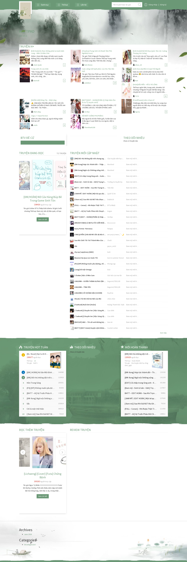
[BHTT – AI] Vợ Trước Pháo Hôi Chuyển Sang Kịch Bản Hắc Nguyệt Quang (90, 211)
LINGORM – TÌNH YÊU (82, 287)
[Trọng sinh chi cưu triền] (25, 75)
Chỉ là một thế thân (35, 409)
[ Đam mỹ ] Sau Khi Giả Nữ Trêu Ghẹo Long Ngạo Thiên (90, 199)
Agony (137, 112)
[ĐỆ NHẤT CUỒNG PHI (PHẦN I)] (76, 122)
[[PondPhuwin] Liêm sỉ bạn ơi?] (126, 106)
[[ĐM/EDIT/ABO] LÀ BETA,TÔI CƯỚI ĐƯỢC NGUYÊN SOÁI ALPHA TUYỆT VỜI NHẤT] (72, 223)
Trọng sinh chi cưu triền (39, 69)
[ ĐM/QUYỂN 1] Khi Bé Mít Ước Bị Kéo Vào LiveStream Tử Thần (90, 234)
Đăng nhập (153, 4)
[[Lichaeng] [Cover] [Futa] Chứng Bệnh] (42, 452)
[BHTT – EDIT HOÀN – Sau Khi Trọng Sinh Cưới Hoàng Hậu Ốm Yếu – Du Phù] (72, 188)
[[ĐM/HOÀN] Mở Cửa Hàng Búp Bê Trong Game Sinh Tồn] (42, 175)
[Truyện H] (25, 7)
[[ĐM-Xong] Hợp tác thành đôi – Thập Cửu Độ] (72, 164)
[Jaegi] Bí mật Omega (83, 269)
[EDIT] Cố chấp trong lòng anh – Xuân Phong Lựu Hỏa (90, 176)
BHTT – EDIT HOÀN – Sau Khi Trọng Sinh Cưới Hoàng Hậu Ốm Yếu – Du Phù (90, 188)
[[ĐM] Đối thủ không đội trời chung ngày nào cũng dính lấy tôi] (72, 159)
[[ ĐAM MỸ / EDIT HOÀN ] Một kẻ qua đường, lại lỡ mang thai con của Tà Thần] (72, 194)
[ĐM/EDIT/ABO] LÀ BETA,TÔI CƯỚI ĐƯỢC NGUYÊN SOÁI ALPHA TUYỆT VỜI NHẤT (90, 223)
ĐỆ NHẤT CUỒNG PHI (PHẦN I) (92, 116)
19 (115, 83)
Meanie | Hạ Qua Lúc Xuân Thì (86, 258)
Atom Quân (37, 65)
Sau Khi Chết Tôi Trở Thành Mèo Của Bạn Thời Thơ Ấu (90, 240)
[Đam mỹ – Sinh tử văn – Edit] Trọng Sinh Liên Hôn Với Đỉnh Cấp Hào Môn (90, 182)
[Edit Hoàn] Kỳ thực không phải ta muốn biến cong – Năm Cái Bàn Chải (47, 52)
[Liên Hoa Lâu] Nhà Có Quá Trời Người (146, 69)
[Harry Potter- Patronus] (72, 229)
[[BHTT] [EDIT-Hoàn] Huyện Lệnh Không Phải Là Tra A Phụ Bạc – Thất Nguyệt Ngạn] (72, 328)
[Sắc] (72, 246)
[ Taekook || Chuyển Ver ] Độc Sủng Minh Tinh (90, 310)
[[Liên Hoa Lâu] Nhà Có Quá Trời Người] (126, 75)
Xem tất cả (23, 36)
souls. (35, 125)
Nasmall (36, 80)
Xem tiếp (163, 333)
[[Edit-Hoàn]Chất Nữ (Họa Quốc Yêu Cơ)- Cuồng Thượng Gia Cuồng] (126, 57)
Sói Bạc (87, 112)
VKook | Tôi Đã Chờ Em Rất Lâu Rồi (87, 299)
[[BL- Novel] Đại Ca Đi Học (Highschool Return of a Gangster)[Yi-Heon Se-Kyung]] (55, 360)
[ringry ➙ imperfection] (25, 122)
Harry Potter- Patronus (83, 229)
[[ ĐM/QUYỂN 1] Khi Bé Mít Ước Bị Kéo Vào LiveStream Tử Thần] (72, 235)
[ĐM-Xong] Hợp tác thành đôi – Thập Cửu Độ (90, 164)
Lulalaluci (87, 83)
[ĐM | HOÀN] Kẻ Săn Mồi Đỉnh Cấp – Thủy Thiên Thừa (41, 372)
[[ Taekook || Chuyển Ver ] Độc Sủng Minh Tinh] (72, 311)
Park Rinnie (88, 65)
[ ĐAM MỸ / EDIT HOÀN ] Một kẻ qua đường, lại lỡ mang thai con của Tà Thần (90, 193)
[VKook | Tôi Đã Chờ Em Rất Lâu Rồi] (72, 299)
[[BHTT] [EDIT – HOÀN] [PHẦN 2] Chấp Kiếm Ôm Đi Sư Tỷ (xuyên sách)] (76, 106)
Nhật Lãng (37, 112)
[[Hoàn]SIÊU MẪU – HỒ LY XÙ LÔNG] (126, 90)
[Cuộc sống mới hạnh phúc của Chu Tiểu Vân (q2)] (76, 75)
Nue (136, 80)
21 (166, 96)
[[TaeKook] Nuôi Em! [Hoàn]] (72, 305)
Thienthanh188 (89, 127)
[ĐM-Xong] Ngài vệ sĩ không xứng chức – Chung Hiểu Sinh (90, 170)
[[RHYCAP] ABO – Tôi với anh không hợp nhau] (72, 322)
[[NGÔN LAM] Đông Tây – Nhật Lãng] (25, 106)
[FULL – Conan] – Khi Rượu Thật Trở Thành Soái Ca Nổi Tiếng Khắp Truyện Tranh (90, 205)
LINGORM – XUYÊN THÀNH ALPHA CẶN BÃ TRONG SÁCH (90, 281)
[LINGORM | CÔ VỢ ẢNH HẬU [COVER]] (72, 293)
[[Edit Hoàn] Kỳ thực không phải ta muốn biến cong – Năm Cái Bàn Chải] (25, 57)
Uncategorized (29, 544)
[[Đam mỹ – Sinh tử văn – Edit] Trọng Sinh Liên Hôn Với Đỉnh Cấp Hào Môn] (72, 182)
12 (115, 127)
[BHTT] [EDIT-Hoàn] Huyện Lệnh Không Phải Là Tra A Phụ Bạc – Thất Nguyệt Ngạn (90, 328)
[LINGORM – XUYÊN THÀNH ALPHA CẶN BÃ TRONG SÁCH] (72, 281)
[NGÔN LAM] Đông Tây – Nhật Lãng (43, 100)
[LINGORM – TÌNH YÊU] (72, 287)
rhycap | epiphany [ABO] (84, 252)
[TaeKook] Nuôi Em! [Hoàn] (85, 304)
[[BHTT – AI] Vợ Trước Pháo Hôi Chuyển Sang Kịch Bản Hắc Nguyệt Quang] (72, 211)
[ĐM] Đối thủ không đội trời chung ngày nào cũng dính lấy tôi (90, 158)
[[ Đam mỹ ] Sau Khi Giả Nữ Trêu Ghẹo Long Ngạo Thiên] (72, 199)
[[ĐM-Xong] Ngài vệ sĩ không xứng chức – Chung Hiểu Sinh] (72, 170)
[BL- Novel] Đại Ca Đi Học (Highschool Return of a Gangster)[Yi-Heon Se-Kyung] (37, 354)
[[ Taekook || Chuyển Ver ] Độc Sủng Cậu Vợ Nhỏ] (72, 316)
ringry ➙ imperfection (39, 116)
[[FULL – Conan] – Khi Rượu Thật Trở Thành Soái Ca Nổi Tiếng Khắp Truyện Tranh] (72, 205)
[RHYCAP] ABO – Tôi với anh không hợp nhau (90, 322)
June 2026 (28, 534)
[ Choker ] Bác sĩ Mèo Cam (84, 275)
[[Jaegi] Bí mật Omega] (72, 270)
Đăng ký (163, 4)
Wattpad (26, 31)
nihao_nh (138, 65)
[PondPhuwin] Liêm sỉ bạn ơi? (144, 100)
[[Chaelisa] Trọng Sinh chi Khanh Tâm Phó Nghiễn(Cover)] (76, 57)
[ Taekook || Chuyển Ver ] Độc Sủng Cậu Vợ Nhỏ (90, 316)
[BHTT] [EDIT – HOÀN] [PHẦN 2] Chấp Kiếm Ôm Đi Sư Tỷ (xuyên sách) (90, 217)
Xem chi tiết (42, 219)
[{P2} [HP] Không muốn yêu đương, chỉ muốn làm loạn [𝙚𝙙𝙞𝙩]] (72, 264)
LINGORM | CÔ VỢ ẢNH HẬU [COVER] (88, 293)
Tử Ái (137, 96)
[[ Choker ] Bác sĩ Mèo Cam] (72, 275)
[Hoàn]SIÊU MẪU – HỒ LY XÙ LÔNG (145, 84)
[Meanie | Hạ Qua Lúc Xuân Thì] (72, 258)
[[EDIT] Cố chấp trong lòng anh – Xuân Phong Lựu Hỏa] (72, 176)
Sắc (75, 246)
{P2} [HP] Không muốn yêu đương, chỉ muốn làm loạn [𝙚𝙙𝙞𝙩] (90, 264)
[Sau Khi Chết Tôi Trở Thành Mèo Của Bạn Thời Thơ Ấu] (72, 240)
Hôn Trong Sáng (34, 382)
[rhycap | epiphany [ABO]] (72, 252)
